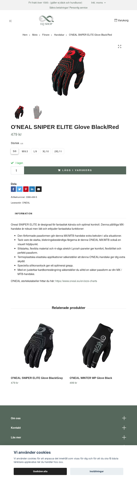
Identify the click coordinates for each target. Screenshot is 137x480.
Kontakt (16, 428)
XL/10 (46, 151)
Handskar (59, 34)
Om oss (16, 418)
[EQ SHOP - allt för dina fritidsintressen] (64, 20)
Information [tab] (23, 213)
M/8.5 (25, 151)
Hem (25, 34)
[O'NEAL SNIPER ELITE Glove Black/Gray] (39, 346)
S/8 (14, 151)
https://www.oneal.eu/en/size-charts (76, 281)
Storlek (17, 143)
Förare (45, 34)
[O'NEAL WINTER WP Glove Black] (98, 346)
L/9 (35, 151)
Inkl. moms (97, 2)
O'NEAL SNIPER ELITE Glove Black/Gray (37, 378)
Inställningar (97, 471)
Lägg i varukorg (77, 170)
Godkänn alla (40, 471)
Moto (35, 34)
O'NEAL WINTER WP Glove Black (91, 378)
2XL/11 (58, 151)
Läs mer (16, 437)
